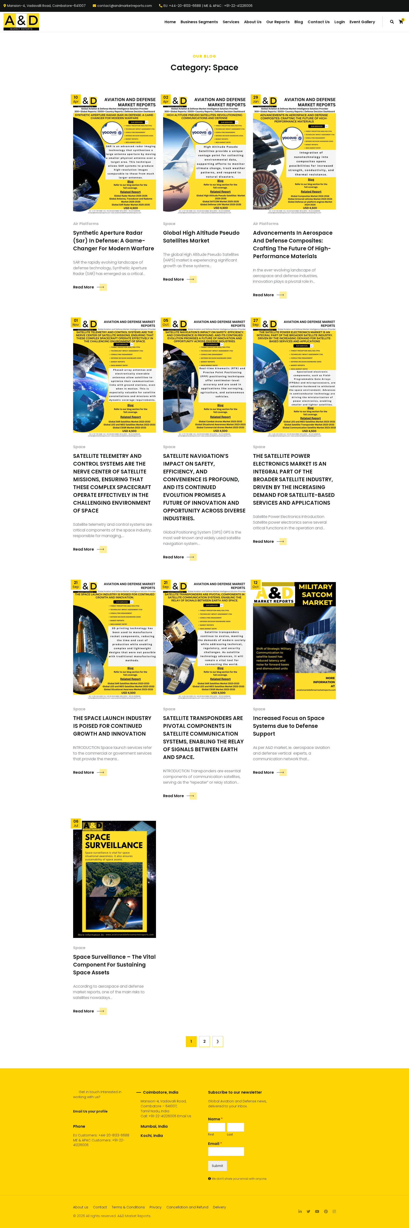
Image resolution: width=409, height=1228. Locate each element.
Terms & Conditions (128, 1207)
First (211, 1135)
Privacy (156, 1207)
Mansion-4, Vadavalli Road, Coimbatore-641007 (46, 6)
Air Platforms (86, 223)
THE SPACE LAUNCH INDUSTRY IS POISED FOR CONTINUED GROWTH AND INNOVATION (112, 726)
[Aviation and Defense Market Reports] (21, 22)
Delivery (219, 1207)
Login (339, 22)
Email (215, 1143)
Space (169, 223)
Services (231, 22)
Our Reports (278, 22)
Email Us (184, 1116)
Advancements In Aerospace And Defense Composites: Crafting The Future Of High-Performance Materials (293, 244)
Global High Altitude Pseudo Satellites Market (201, 236)
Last (230, 1135)
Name (215, 1119)
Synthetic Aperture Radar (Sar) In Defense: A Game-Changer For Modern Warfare (113, 240)
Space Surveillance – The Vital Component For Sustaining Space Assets (114, 964)
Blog (298, 22)
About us (80, 1207)
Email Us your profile (90, 1111)
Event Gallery (362, 22)
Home (170, 22)
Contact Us (319, 22)
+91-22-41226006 (162, 1116)
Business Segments (199, 22)
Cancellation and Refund (187, 1207)
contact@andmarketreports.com (124, 6)
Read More (83, 287)
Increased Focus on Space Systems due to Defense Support (289, 726)
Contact (100, 1207)
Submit (217, 1165)
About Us (253, 22)
